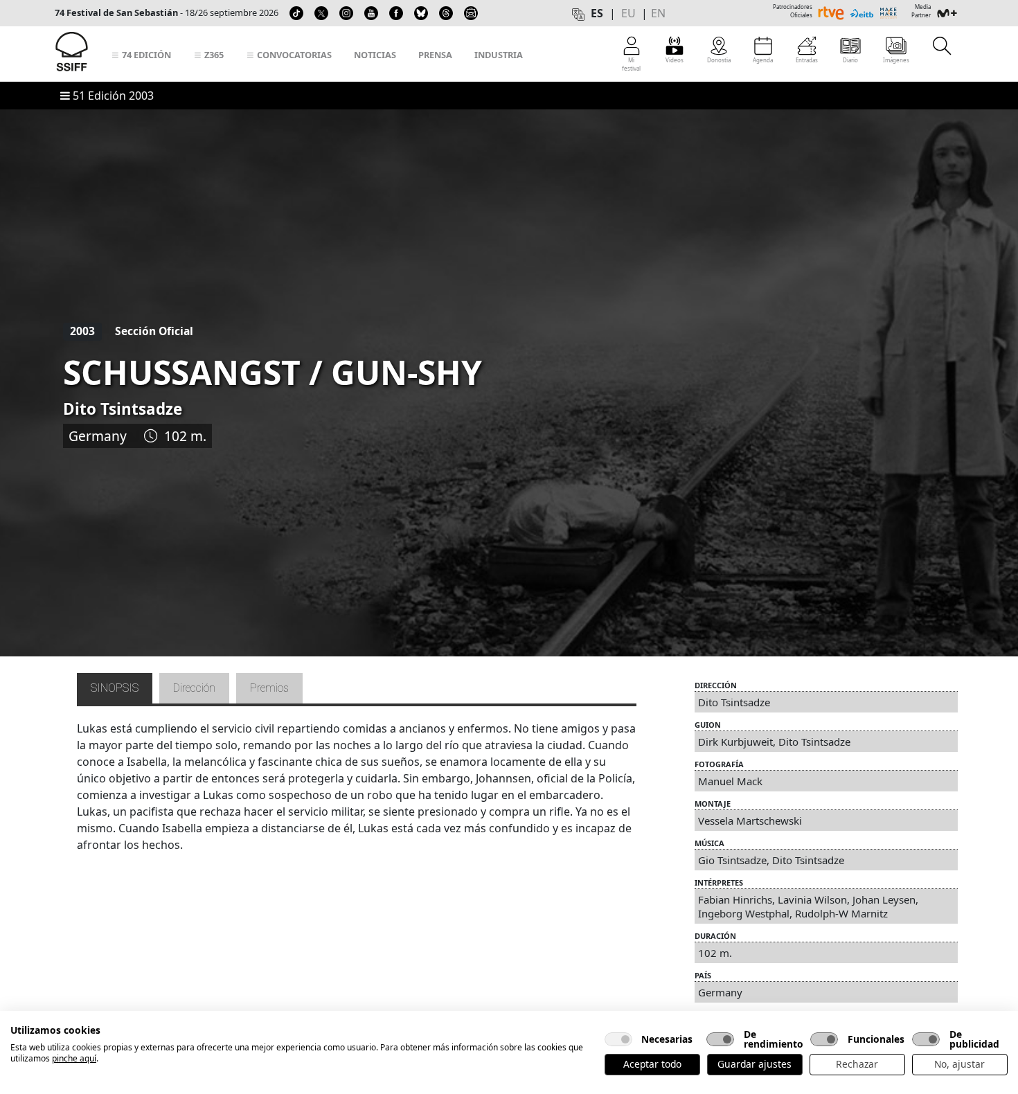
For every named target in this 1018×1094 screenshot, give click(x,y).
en (658, 13)
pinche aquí (74, 1058)
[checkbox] (618, 1039)
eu (628, 13)
